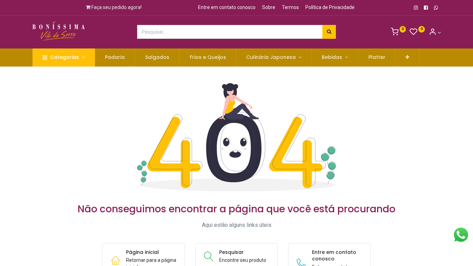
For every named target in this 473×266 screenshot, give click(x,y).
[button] (407, 57)
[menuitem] (115, 57)
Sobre (268, 7)
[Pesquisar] (329, 32)
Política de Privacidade (330, 7)
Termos (290, 7)
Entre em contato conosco (227, 7)
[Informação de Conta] (435, 32)
